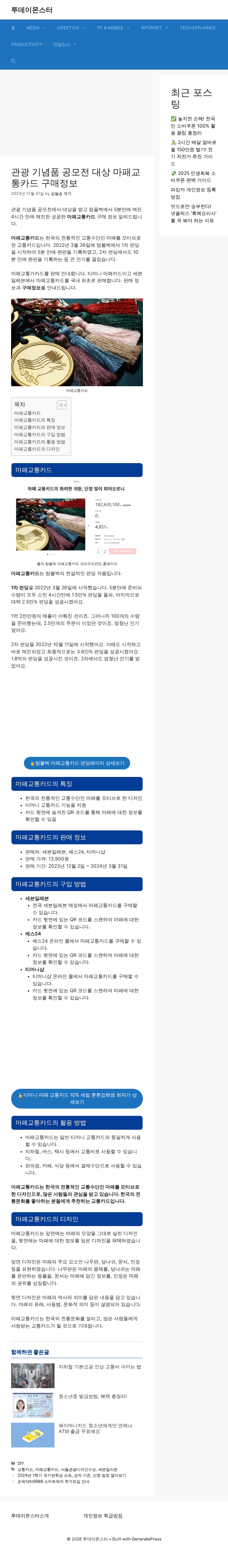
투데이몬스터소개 (30, 1515)
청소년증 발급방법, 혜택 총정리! (93, 1396)
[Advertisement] (77, 114)
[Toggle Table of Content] (59, 405)
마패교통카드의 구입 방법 (39, 434)
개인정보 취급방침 (103, 1515)
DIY (21, 1463)
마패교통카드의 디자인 (37, 449)
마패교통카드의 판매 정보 (39, 427)
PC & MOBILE (110, 27)
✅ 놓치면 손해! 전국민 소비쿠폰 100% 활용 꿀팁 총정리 (193, 126)
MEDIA (32, 27)
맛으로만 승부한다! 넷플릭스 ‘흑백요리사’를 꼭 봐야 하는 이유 (193, 213)
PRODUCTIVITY (26, 44)
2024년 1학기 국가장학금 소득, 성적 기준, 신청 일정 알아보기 (72, 1475)
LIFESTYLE (68, 27)
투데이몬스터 (32, 10)
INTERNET (151, 27)
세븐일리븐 (108, 1469)
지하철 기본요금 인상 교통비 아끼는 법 (100, 1367)
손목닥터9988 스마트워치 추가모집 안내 (53, 1481)
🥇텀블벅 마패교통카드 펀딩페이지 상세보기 (77, 763)
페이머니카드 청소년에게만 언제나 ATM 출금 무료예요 (95, 1428)
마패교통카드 (27, 413)
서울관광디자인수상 (78, 1469)
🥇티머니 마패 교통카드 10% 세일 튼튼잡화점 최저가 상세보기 (77, 1098)
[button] (13, 61)
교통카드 (25, 1469)
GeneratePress (147, 1539)
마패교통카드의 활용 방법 (39, 441)
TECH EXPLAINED (197, 27)
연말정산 (61, 44)
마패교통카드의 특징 (34, 420)
